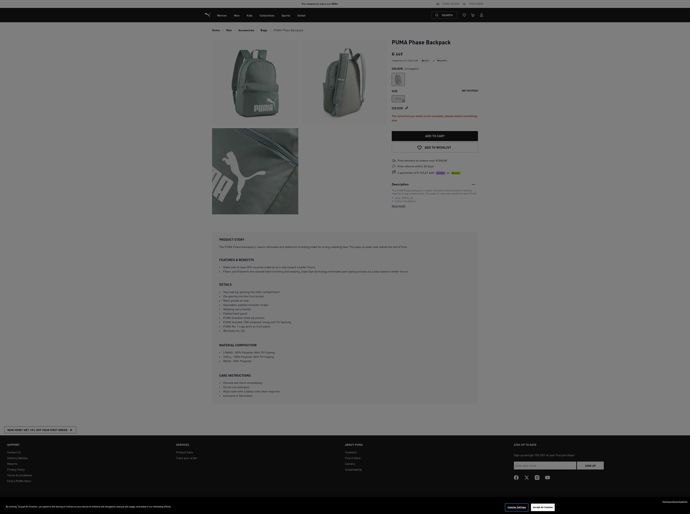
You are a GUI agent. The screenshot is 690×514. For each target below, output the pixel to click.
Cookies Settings (517, 507)
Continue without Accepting (675, 501)
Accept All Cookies (543, 507)
